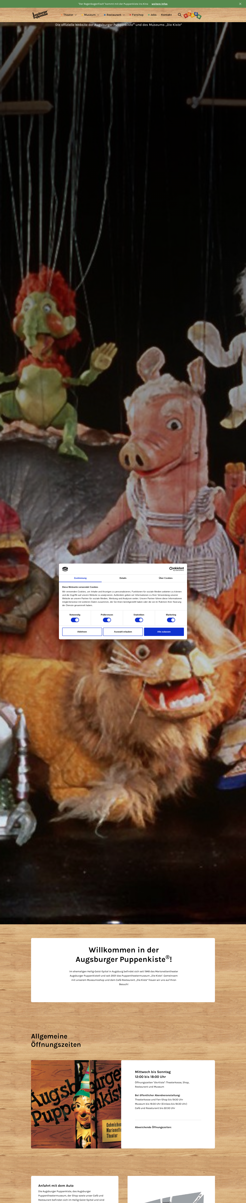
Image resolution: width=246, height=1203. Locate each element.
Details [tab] (123, 578)
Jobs (154, 14)
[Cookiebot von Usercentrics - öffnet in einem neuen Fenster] (171, 569)
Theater (68, 14)
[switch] (107, 620)
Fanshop (138, 14)
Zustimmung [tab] (80, 578)
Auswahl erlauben (123, 632)
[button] (69, 15)
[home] (45, 15)
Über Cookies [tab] (166, 578)
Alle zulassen (164, 632)
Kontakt (166, 14)
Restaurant (114, 14)
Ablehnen (82, 632)
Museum (90, 14)
